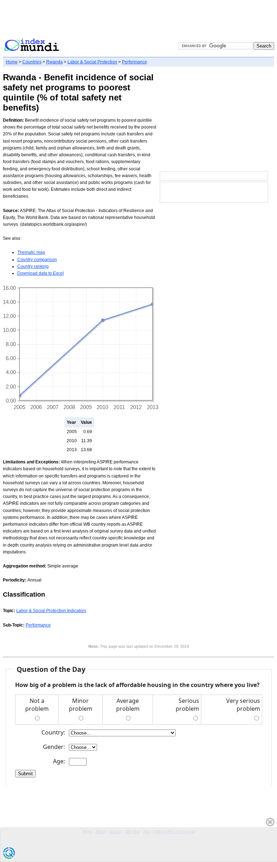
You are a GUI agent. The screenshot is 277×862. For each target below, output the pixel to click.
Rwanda (54, 61)
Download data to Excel (40, 273)
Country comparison (37, 259)
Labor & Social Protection (92, 61)
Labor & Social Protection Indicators (51, 610)
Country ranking (33, 266)
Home (12, 61)
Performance (134, 61)
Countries (31, 61)
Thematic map (31, 252)
